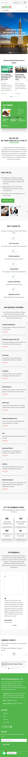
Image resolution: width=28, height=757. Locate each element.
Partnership (6, 722)
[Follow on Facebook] (2, 10)
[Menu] (26, 7)
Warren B (18, 753)
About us (5, 713)
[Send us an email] (4, 10)
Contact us (6, 719)
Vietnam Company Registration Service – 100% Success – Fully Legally (20, 77)
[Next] (26, 80)
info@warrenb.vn (12, 700)
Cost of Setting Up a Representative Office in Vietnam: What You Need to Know (7, 77)
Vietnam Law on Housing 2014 (13, 120)
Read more (3, 93)
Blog (4, 716)
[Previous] (1, 80)
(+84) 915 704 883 (17, 703)
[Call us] (8, 727)
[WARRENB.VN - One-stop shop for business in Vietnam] (10, 7)
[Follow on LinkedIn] (6, 10)
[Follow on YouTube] (8, 10)
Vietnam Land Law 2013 (5, 120)
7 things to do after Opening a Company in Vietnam (11, 664)
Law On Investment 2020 (21, 119)
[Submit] (25, 3)
